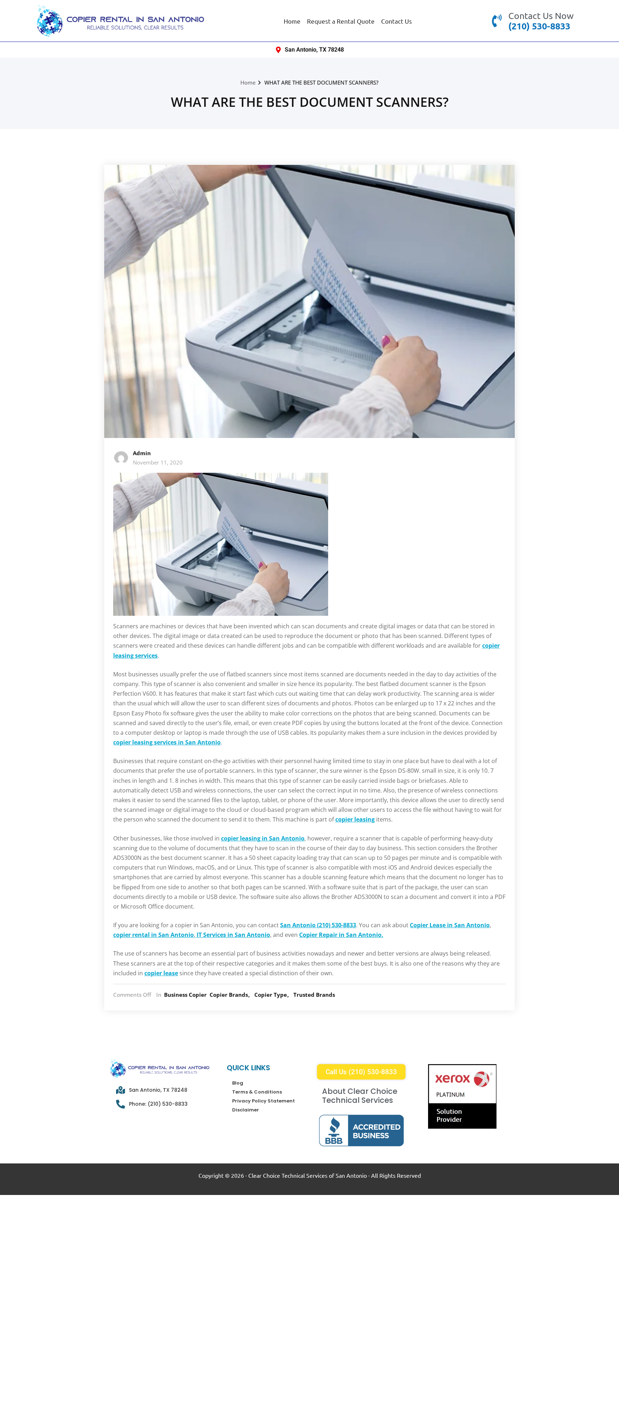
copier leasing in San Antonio (262, 838)
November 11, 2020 (158, 462)
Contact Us (396, 21)
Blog (237, 1083)
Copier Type (270, 994)
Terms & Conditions (257, 1092)
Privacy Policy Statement (263, 1100)
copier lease (161, 973)
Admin (142, 453)
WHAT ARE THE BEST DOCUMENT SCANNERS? (321, 82)
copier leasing (355, 819)
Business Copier (185, 994)
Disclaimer (245, 1109)
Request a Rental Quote (341, 21)
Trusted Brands (314, 994)
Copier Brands (229, 994)
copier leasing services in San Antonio (167, 742)
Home (292, 21)
